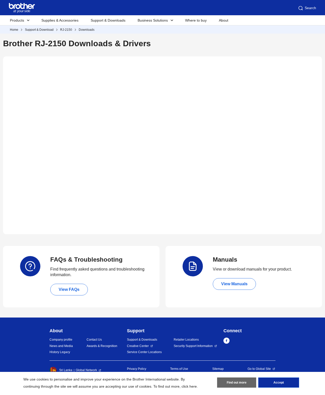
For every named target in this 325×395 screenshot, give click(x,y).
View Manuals (234, 284)
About (223, 20)
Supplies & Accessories (59, 20)
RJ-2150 (66, 29)
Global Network (86, 370)
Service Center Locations (144, 352)
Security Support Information (193, 346)
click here (189, 386)
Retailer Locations (186, 339)
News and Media (61, 346)
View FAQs (69, 289)
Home (14, 29)
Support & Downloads (108, 20)
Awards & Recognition (102, 346)
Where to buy (196, 20)
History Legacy (60, 352)
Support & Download (39, 29)
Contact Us (94, 339)
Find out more (237, 382)
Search (310, 8)
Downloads (86, 29)
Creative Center (138, 346)
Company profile (61, 339)
